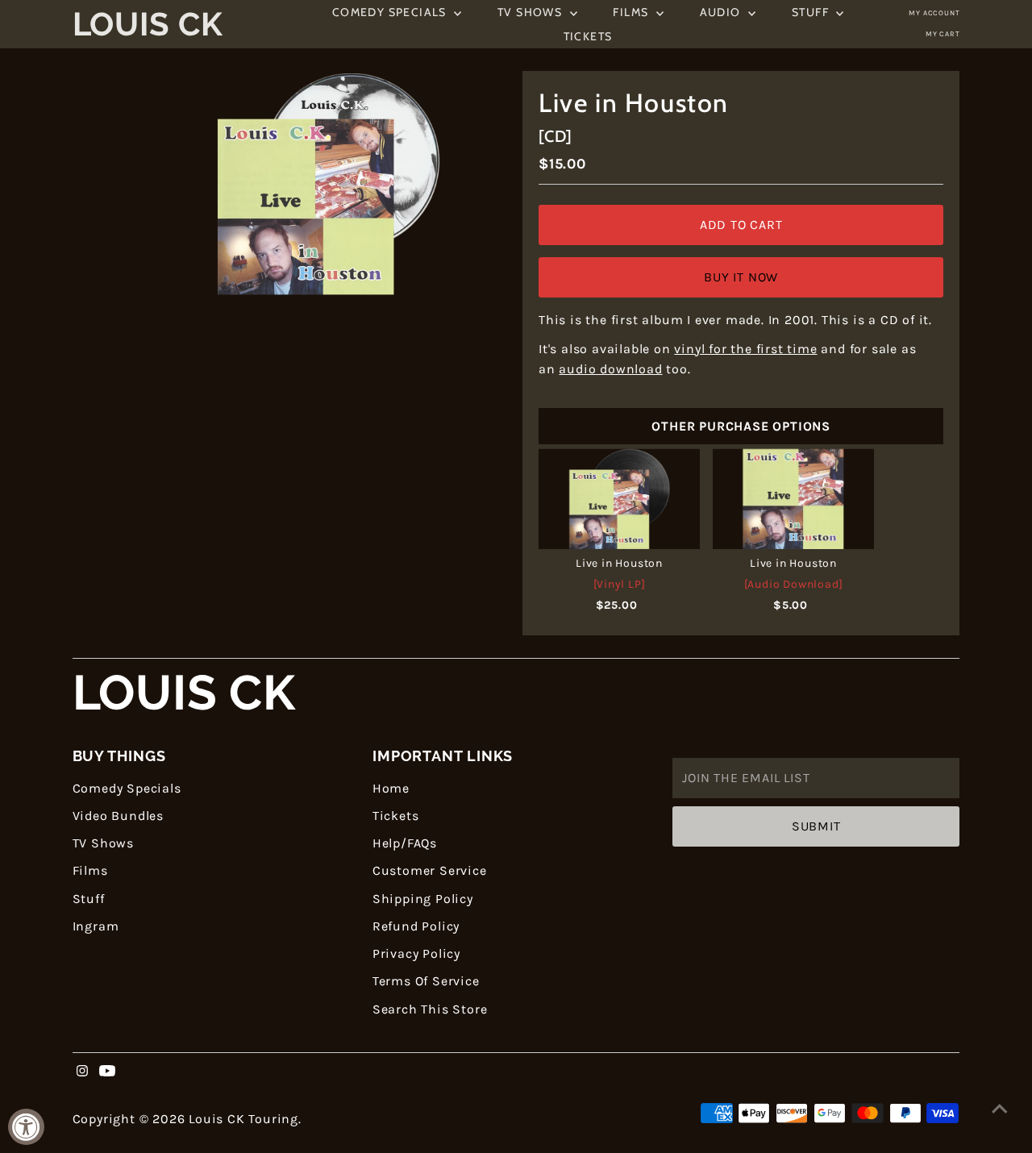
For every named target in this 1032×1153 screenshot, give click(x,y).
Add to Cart (741, 224)
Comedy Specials (391, 12)
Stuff (812, 12)
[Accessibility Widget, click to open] (26, 1127)
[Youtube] (107, 1072)
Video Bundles (118, 815)
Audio (722, 12)
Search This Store (430, 1009)
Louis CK (148, 24)
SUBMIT (816, 826)
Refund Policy (416, 926)
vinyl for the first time (745, 348)
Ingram (96, 926)
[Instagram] (82, 1072)
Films (632, 12)
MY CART (943, 34)
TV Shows (531, 12)
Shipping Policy (422, 898)
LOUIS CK (184, 693)
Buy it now (741, 277)
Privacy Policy (416, 953)
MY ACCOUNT (934, 13)
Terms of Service (426, 981)
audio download (610, 369)
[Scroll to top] (1000, 1109)
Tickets (588, 36)
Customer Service (429, 870)
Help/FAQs (404, 843)
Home (391, 788)
